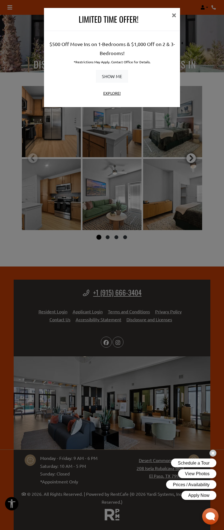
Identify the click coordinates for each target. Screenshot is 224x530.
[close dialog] (174, 15)
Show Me (112, 76)
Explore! (112, 93)
